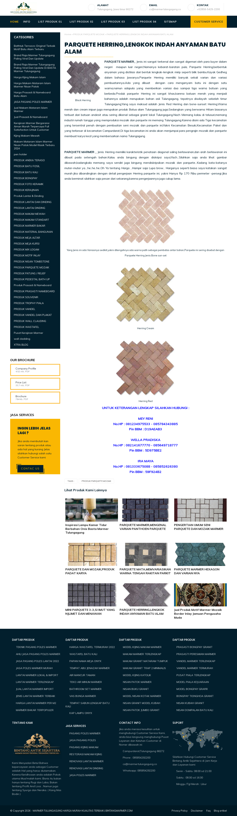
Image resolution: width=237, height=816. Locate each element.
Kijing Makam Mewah (27, 135)
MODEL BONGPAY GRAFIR (192, 689)
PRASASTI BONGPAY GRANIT (194, 647)
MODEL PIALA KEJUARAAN (192, 682)
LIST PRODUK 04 (144, 21)
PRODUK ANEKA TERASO (29, 160)
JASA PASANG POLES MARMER (33, 102)
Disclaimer (197, 810)
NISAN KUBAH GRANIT (190, 703)
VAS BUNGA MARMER (82, 696)
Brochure (21, 396)
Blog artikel (220, 810)
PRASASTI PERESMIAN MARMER (196, 654)
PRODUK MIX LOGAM (26, 249)
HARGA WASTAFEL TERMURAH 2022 (92, 647)
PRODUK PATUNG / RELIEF (30, 273)
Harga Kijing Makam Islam (30, 77)
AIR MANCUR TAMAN (82, 675)
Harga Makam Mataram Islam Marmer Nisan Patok (32, 85)
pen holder (20, 154)
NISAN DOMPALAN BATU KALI (194, 710)
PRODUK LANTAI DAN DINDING (32, 201)
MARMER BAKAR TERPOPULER (35, 710)
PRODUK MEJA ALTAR (27, 237)
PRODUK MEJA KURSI (26, 243)
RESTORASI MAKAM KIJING (85, 754)
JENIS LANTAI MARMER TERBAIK (35, 696)
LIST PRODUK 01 (50, 21)
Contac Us (30, 468)
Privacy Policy (180, 810)
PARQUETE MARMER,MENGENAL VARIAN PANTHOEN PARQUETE (143, 527)
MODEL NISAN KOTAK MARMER (142, 696)
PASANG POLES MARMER (84, 733)
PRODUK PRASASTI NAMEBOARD (34, 291)
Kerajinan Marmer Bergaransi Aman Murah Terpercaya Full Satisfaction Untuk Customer (31, 126)
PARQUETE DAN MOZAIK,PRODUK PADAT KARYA (89, 571)
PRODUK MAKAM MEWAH (29, 214)
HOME (14, 21)
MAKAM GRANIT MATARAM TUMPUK (145, 661)
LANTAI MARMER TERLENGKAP (35, 682)
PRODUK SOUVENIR (26, 297)
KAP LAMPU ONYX (80, 713)
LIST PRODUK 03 (113, 21)
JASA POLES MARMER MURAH (34, 668)
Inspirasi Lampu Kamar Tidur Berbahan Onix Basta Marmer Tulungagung (87, 529)
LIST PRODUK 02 (81, 21)
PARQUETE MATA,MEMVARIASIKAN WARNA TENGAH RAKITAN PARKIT (145, 571)
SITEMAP (170, 21)
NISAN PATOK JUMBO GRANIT (141, 710)
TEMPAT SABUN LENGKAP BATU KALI (88, 704)
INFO (26, 21)
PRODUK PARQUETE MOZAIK (89, 34)
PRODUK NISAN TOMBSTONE (31, 261)
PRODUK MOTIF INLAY (27, 255)
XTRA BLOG (21, 344)
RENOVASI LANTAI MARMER (86, 761)
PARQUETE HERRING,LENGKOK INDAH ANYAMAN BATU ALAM (142, 611)
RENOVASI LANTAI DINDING (86, 768)
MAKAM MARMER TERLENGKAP (142, 654)
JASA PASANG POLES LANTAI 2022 (37, 661)
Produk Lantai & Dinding (29, 196)
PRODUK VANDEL (24, 309)
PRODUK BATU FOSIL (27, 166)
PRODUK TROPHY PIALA (29, 303)
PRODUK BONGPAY (25, 178)
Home (67, 34)
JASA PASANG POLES (82, 740)
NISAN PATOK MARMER (137, 682)
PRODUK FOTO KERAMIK (28, 184)
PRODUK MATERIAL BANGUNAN (33, 231)
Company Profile (26, 368)
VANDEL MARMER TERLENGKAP (195, 661)
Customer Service (208, 21)
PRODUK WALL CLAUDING (30, 321)
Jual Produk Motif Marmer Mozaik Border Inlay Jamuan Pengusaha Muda (198, 613)
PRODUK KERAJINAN (26, 190)
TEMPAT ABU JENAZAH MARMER (89, 668)
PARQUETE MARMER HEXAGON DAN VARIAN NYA (196, 571)
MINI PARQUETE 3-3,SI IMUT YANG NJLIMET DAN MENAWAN (90, 611)
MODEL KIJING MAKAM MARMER (142, 647)
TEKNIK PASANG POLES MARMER (36, 647)
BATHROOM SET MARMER (85, 689)
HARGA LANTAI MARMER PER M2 (36, 703)
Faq (208, 810)
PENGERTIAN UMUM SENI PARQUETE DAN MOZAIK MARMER (198, 527)
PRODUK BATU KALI (26, 172)
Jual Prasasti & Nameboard (30, 117)
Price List (21, 382)
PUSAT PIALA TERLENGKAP (193, 675)
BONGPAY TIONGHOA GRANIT (195, 696)
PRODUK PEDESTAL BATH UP (32, 279)
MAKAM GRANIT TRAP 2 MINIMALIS (144, 668)
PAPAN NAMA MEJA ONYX (85, 661)
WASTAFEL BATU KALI (83, 654)
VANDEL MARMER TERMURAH (194, 668)
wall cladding (22, 338)
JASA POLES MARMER (82, 775)
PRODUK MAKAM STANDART (31, 219)
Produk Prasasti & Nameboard (32, 285)
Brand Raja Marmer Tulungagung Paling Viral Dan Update (34, 57)
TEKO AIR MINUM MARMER (85, 682)
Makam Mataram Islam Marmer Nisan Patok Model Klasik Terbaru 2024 (34, 145)
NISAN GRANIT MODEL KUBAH (141, 703)
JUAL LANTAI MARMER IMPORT (35, 689)
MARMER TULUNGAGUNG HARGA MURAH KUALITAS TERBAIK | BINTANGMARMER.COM (83, 810)
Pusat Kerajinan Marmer (28, 333)
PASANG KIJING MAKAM (83, 747)
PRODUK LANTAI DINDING (29, 208)
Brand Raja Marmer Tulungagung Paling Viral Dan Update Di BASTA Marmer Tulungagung (35, 68)
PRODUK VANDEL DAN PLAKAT (33, 315)
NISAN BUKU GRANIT (136, 689)
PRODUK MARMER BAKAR (29, 225)
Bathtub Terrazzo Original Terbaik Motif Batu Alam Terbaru (34, 47)
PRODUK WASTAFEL (26, 327)
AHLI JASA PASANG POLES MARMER (38, 654)
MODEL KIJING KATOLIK (137, 675)
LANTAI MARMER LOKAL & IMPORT (37, 675)
